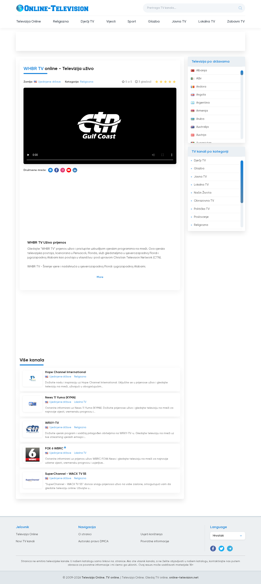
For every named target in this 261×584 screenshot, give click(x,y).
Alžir (199, 78)
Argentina (203, 102)
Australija (202, 126)
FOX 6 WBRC (54, 448)
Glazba (154, 21)
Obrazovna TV (204, 200)
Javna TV (179, 21)
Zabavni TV (236, 21)
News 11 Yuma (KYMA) (60, 397)
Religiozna (61, 21)
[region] (216, 105)
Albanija (201, 70)
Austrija (201, 135)
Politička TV (202, 209)
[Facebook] (56, 170)
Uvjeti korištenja (151, 534)
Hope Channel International (65, 372)
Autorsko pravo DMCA (93, 541)
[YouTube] (68, 170)
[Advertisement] (130, 41)
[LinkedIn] (75, 170)
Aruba (200, 118)
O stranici (85, 534)
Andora (201, 86)
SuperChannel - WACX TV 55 (65, 473)
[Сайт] (50, 170)
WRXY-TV (52, 423)
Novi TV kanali (25, 541)
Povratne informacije (155, 541)
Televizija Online (28, 21)
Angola (201, 94)
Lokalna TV (206, 21)
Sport (132, 21)
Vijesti (111, 21)
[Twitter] (221, 548)
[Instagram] (62, 170)
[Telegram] (230, 548)
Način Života (202, 192)
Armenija (202, 110)
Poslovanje (201, 217)
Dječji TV (87, 21)
